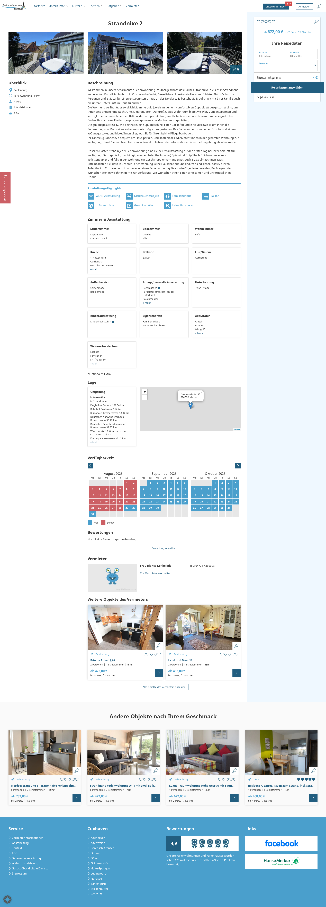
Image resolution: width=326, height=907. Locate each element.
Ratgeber (113, 6)
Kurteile (77, 6)
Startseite (39, 6)
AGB (14, 853)
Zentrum (96, 894)
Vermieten (132, 6)
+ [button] (145, 392)
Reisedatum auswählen (287, 87)
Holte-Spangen (100, 868)
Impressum (19, 873)
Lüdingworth (99, 873)
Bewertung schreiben (164, 548)
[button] (7, 899)
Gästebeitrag (20, 843)
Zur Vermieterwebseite (155, 573)
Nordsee (96, 878)
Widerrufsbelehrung (25, 863)
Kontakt (17, 848)
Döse (94, 858)
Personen (263, 63)
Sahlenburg (98, 884)
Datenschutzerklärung (26, 858)
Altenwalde (98, 843)
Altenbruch (98, 838)
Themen (94, 6)
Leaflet (237, 429)
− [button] (145, 397)
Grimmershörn (100, 863)
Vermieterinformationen (27, 838)
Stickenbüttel (99, 889)
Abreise (294, 52)
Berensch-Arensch (102, 848)
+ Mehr (94, 269)
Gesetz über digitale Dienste (30, 868)
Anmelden (304, 6)
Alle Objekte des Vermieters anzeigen (164, 687)
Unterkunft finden (277, 6)
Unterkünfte (57, 6)
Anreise (262, 52)
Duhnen (96, 853)
